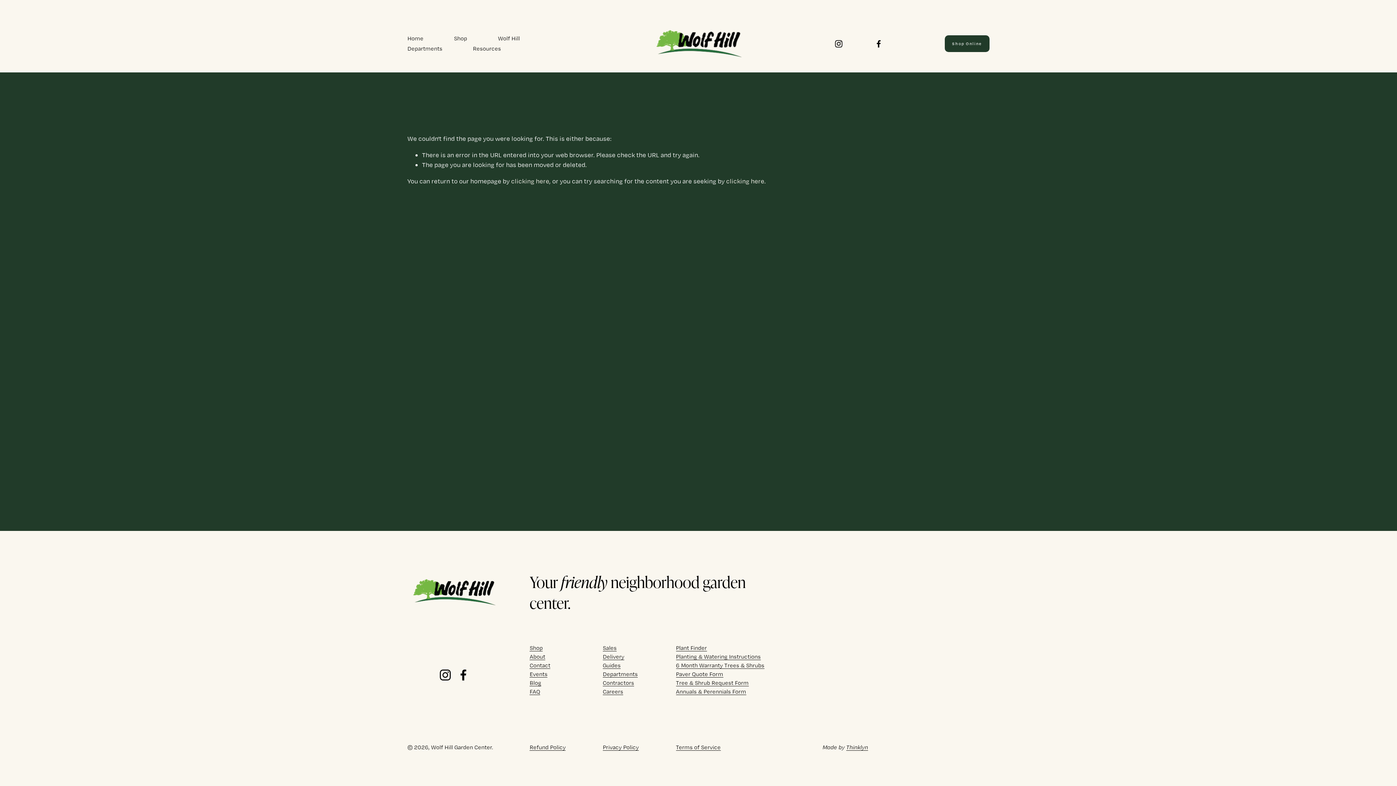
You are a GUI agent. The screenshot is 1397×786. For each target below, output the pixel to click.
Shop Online (967, 43)
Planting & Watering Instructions (718, 656)
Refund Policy (548, 747)
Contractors (618, 682)
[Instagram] (838, 43)
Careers (613, 691)
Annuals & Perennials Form (711, 691)
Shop (460, 38)
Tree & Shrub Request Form (712, 682)
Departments (424, 48)
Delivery (613, 656)
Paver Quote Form (699, 674)
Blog (535, 682)
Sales (610, 647)
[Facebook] (878, 43)
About (537, 656)
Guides (612, 665)
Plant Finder (691, 647)
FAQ (535, 691)
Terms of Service (698, 747)
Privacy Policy (621, 747)
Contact (540, 665)
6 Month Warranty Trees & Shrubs (720, 665)
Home (415, 38)
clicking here (530, 181)
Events (539, 674)
